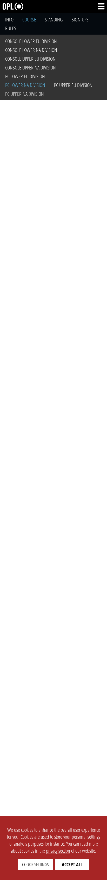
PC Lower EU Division (25, 76)
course (29, 19)
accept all (72, 864)
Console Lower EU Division (31, 41)
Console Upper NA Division (30, 67)
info (9, 19)
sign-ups (80, 19)
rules (10, 28)
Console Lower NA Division (31, 49)
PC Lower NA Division (25, 85)
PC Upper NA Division (24, 93)
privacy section (58, 850)
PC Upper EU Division (73, 85)
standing (54, 19)
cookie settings (35, 864)
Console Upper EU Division (30, 58)
